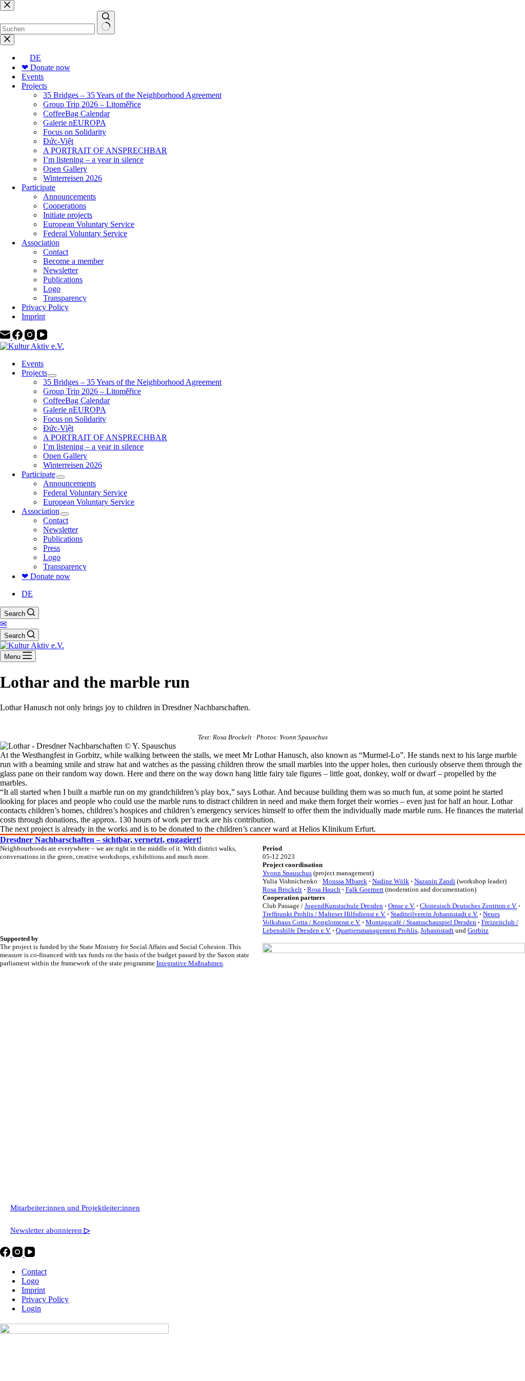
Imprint (33, 1290)
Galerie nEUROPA (74, 409)
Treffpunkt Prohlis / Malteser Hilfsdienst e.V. (324, 914)
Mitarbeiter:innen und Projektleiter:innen (75, 1208)
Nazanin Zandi (434, 881)
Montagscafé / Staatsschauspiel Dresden (421, 922)
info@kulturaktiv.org (43, 1163)
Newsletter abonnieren (50, 1230)
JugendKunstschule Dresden (344, 906)
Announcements (69, 483)
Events (33, 363)
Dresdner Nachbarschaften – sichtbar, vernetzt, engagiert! (100, 839)
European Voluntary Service (88, 502)
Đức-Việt (58, 428)
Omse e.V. (401, 906)
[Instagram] (18, 1254)
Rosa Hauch (323, 889)
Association (40, 511)
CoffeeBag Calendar (76, 400)
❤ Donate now (46, 576)
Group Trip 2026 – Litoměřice (92, 391)
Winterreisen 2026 (72, 465)
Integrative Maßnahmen (189, 963)
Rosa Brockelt (282, 889)
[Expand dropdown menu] (52, 375)
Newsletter (60, 529)
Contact (55, 520)
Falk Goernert (364, 889)
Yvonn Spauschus (287, 873)
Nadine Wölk (390, 881)
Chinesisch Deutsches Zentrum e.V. (468, 906)
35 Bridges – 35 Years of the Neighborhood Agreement (132, 382)
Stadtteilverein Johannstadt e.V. (434, 914)
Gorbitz (478, 930)
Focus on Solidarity (74, 419)
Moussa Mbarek (344, 881)
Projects (34, 372)
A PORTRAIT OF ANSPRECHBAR (105, 437)
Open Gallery (65, 455)
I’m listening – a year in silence (93, 446)
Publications (63, 538)
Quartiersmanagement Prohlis (376, 930)
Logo (51, 557)
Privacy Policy (45, 1299)
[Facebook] (6, 1254)
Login (31, 1308)
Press (51, 548)
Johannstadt (437, 930)
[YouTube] (30, 1254)
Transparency (65, 566)
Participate (38, 474)
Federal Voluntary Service (85, 492)
